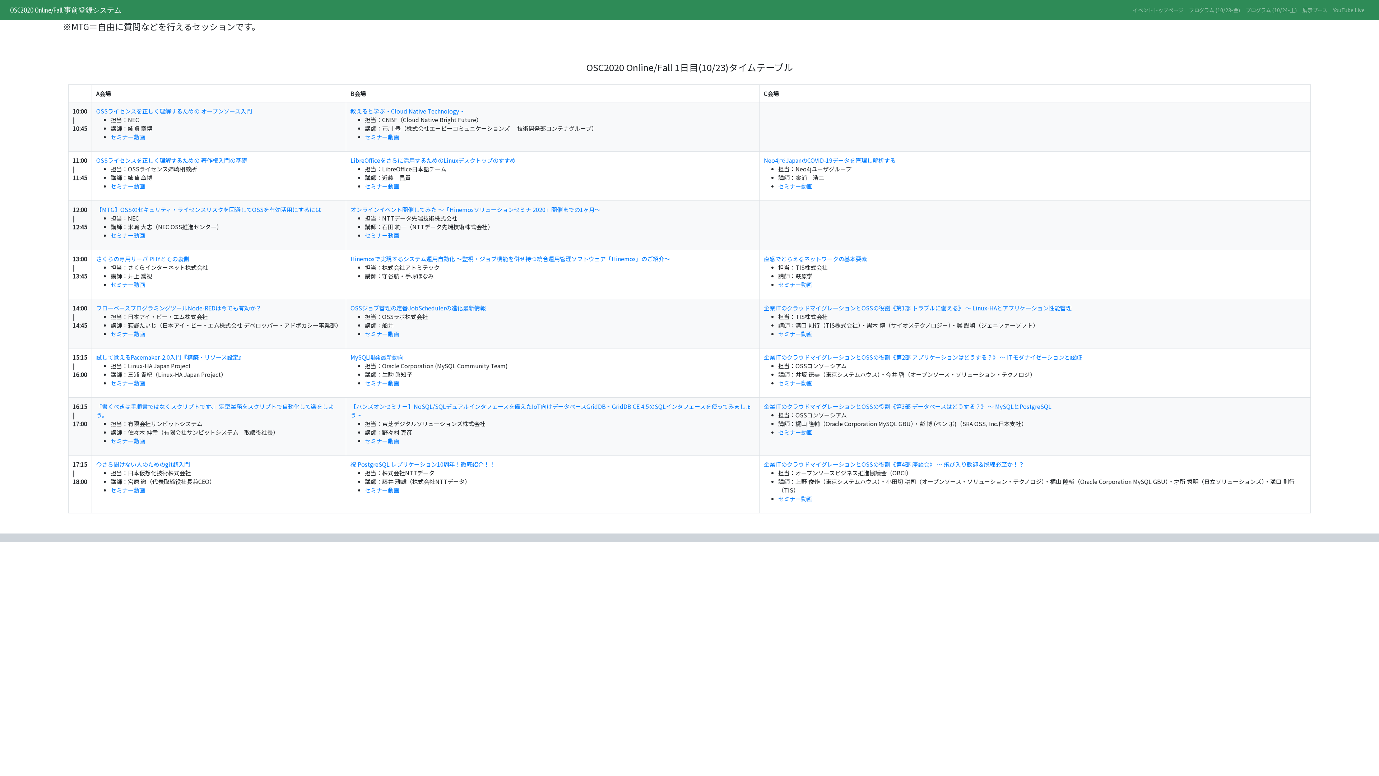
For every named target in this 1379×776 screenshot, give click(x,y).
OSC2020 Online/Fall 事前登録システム (65, 10)
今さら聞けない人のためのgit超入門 (143, 464)
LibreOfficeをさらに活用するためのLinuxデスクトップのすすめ (433, 160)
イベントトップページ (1158, 10)
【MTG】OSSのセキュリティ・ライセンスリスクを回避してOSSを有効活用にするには (208, 209)
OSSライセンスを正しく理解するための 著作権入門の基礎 (171, 160)
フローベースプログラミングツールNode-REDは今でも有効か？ (178, 308)
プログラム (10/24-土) (1271, 10)
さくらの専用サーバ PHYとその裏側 (142, 258)
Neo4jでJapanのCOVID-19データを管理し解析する (830, 160)
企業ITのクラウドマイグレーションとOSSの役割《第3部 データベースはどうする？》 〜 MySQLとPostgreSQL (907, 406)
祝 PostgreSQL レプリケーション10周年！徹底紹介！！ (422, 464)
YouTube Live (1349, 10)
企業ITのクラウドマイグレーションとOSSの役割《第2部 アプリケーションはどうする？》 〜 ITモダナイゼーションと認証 (923, 357)
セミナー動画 (128, 137)
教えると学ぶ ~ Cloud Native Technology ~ (407, 111)
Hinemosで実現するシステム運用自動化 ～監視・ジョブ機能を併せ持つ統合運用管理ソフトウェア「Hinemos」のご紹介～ (510, 258)
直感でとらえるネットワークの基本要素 (815, 258)
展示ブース (1315, 10)
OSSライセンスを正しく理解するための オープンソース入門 (174, 111)
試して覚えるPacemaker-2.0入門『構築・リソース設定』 (170, 357)
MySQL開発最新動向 (377, 357)
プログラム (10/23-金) (1214, 10)
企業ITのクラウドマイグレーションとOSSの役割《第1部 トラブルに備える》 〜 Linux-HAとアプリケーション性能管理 (918, 308)
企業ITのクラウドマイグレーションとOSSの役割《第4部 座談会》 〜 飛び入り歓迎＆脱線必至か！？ (894, 464)
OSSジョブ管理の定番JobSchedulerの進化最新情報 (418, 308)
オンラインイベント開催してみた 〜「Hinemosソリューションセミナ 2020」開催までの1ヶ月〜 (475, 209)
